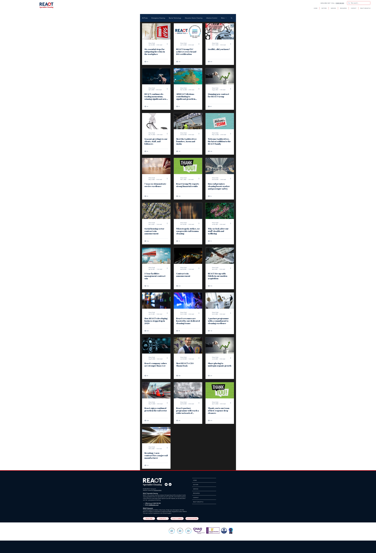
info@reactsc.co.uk (153, 505)
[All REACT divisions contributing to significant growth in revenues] (188, 76)
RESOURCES (196, 493)
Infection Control (211, 18)
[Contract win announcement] (188, 256)
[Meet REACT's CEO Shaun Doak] (188, 345)
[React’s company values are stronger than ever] (156, 345)
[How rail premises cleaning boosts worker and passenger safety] (220, 166)
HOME (195, 480)
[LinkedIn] (170, 484)
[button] (324, 8)
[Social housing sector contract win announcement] (156, 211)
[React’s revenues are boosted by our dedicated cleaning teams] (188, 301)
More (223, 18)
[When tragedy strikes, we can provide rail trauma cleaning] (188, 211)
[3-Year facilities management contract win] (156, 256)
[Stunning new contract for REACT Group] (220, 76)
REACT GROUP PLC (198, 502)
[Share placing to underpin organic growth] (220, 345)
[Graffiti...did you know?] (220, 31)
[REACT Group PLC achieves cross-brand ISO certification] (188, 31)
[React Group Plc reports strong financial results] (188, 166)
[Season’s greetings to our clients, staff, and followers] (156, 121)
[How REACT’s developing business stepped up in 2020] (156, 301)
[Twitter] (166, 484)
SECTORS (195, 484)
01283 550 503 (340, 3)
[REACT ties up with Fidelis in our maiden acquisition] (220, 256)
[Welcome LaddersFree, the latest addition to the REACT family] (220, 121)
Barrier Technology (175, 18)
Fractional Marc (157, 490)
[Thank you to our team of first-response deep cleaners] (220, 390)
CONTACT (196, 497)
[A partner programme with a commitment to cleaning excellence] (220, 301)
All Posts (145, 18)
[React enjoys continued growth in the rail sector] (156, 390)
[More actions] (168, 44)
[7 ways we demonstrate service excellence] (156, 166)
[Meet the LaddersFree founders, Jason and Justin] (188, 121)
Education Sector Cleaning (193, 18)
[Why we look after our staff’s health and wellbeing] (220, 211)
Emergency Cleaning (158, 18)
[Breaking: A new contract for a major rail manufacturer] (156, 435)
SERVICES (195, 489)
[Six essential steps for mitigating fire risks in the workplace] (156, 31)
